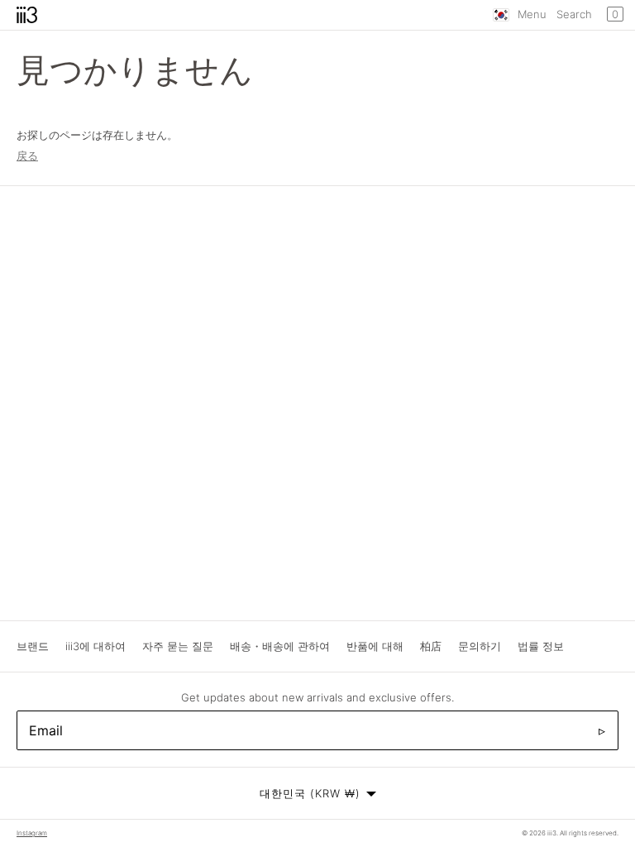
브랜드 (33, 646)
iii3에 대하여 (95, 646)
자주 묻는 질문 (177, 646)
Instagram (32, 833)
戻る (27, 155)
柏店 (431, 646)
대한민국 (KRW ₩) (310, 793)
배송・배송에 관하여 (280, 646)
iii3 (551, 833)
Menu (532, 14)
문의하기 (479, 646)
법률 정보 (541, 646)
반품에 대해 (374, 646)
